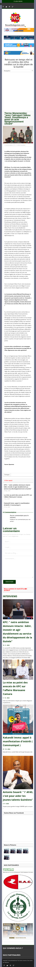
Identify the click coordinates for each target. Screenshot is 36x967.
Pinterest (9, 6)
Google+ (12, 6)
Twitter (6, 6)
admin (23, 145)
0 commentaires (8, 145)
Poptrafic (7, 962)
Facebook (3, 6)
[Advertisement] (18, 91)
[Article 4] (25, 850)
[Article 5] (6, 857)
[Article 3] (19, 850)
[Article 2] (13, 850)
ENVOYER (9, 582)
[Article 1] (6, 850)
